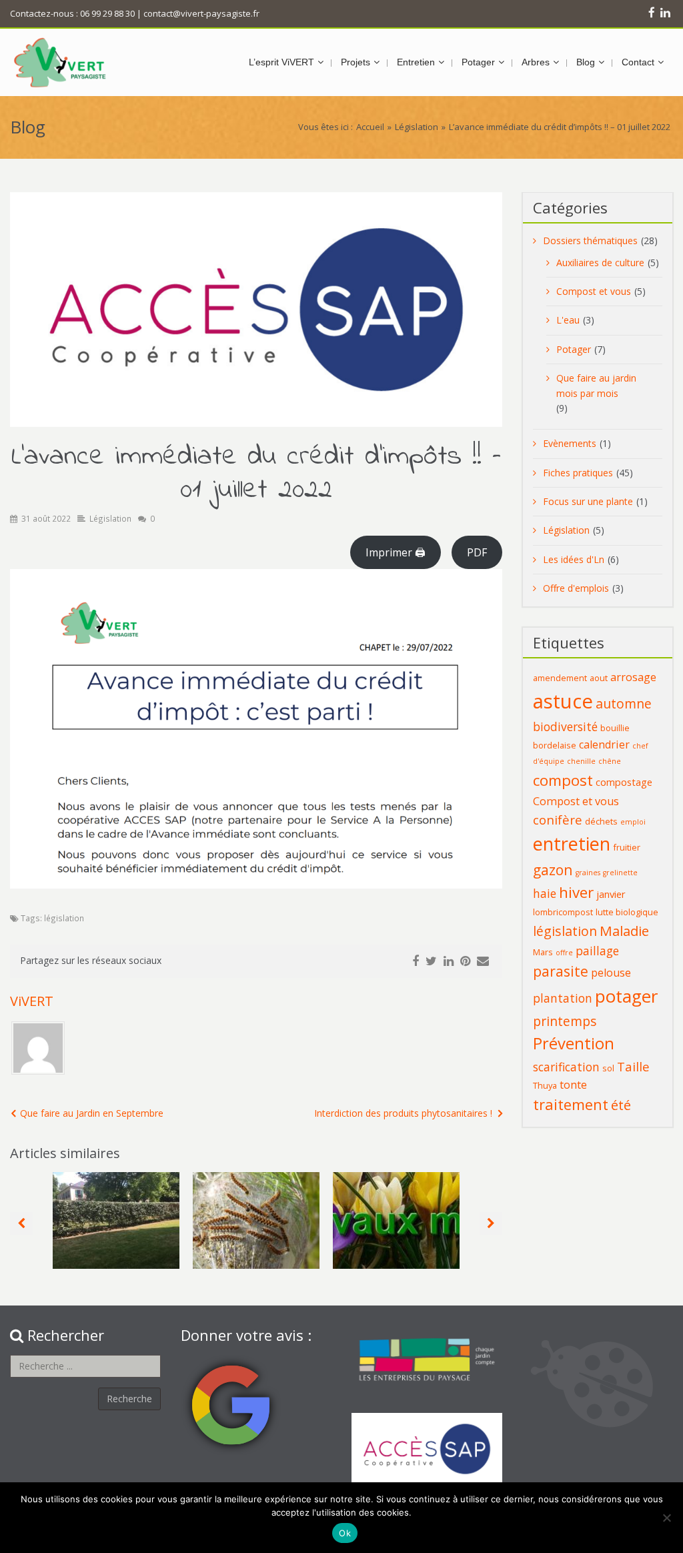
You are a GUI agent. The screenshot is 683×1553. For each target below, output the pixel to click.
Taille (633, 1066)
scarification (566, 1067)
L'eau (568, 320)
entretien (571, 843)
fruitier (626, 847)
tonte (573, 1084)
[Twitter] (431, 961)
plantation (562, 998)
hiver (576, 892)
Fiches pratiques (578, 472)
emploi (633, 822)
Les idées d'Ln (573, 559)
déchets (601, 821)
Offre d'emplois (576, 588)
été (621, 1104)
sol (608, 1068)
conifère (557, 819)
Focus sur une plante (588, 501)
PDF (477, 552)
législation (64, 918)
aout (599, 678)
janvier (611, 894)
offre (564, 952)
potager (626, 996)
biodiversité (565, 726)
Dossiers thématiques (590, 240)
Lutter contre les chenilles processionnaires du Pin (256, 1207)
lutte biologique (627, 912)
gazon (553, 869)
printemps (565, 1021)
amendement (560, 678)
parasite (560, 971)
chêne (609, 761)
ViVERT (31, 1001)
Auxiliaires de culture (600, 262)
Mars (543, 952)
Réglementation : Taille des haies (116, 1205)
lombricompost (563, 912)
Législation (416, 127)
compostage (624, 782)
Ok (345, 1533)
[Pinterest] (465, 961)
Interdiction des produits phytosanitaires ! (403, 1113)
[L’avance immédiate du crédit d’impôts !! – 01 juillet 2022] (256, 309)
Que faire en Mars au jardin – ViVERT (396, 1205)
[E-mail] (483, 961)
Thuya (545, 1085)
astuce (563, 701)
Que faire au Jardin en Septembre (91, 1113)
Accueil (370, 127)
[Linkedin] (665, 12)
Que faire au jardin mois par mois (596, 385)
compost (563, 780)
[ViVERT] (60, 62)
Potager (573, 349)
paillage (597, 951)
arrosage (633, 677)
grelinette (620, 872)
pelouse (611, 972)
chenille (581, 761)
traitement (570, 1104)
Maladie (624, 930)
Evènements (569, 443)
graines (588, 872)
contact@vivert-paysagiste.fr (201, 13)
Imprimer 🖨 (396, 552)
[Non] (666, 1517)
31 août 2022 (46, 518)
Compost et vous (593, 291)
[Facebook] (652, 12)
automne (624, 703)
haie (544, 893)
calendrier (604, 744)
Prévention (573, 1043)
